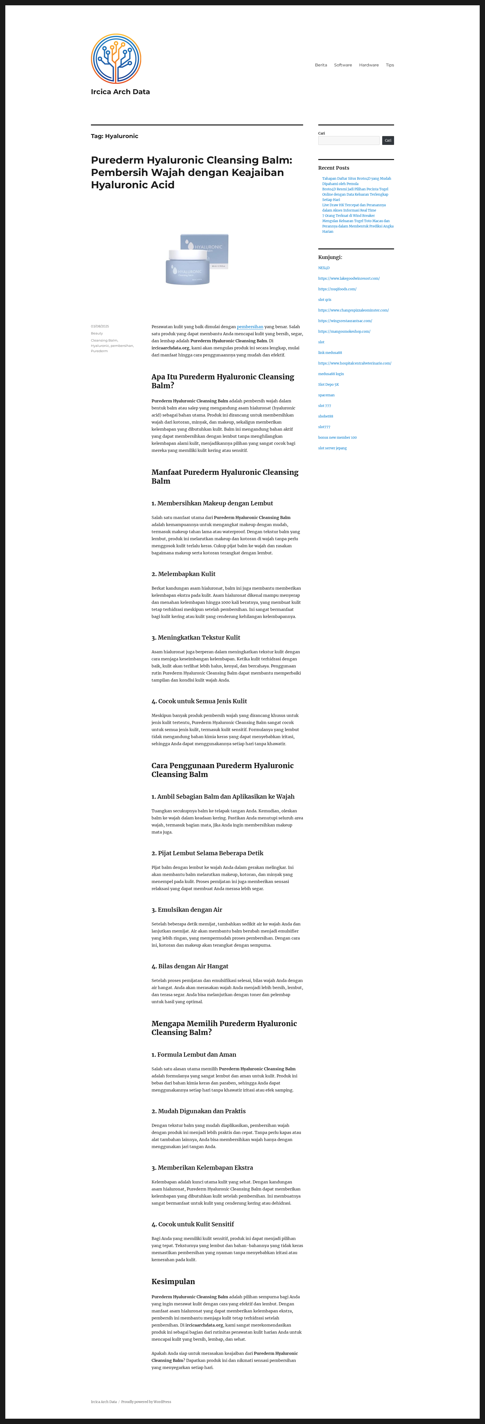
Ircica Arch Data (120, 91)
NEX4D (324, 268)
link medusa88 (330, 353)
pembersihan (250, 326)
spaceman (326, 395)
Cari (321, 133)
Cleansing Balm (104, 340)
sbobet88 (325, 416)
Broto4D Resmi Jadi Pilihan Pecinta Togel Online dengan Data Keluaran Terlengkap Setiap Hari (355, 194)
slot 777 (324, 406)
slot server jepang (332, 448)
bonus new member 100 (337, 437)
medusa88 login (331, 374)
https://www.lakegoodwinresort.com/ (349, 278)
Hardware (369, 65)
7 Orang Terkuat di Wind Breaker (348, 216)
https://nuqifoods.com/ (337, 289)
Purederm (99, 351)
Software (343, 65)
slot (321, 342)
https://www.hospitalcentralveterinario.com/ (355, 363)
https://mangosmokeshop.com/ (344, 331)
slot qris (324, 300)
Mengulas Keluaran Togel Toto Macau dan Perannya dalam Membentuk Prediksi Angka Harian (358, 226)
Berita (321, 65)
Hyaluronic (100, 346)
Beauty (97, 333)
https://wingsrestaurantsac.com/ (345, 321)
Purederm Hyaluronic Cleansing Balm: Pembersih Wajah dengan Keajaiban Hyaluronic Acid (191, 172)
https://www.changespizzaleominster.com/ (353, 310)
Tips (390, 65)
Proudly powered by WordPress (146, 1402)
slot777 (324, 427)
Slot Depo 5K (328, 384)
